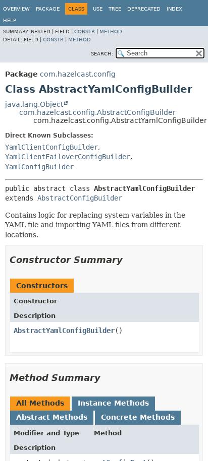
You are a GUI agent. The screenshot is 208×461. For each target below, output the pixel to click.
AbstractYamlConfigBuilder (64, 330)
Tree (115, 9)
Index (174, 9)
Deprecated (144, 9)
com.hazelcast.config (78, 74)
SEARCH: (102, 53)
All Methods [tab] (40, 403)
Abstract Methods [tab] (51, 417)
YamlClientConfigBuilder (51, 147)
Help (9, 20)
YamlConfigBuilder (39, 167)
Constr (84, 31)
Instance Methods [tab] (113, 403)
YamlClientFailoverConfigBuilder (67, 157)
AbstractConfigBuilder (79, 198)
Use (97, 9)
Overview (16, 9)
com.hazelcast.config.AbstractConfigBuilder (97, 112)
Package (48, 9)
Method (110, 31)
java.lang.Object (34, 104)
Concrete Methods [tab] (138, 417)
